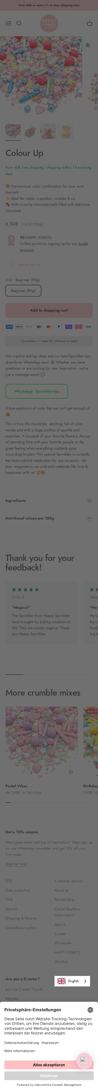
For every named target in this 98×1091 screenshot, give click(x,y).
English (73, 981)
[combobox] (72, 981)
